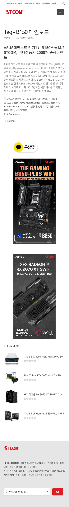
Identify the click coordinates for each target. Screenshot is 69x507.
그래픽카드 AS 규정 (32, 3)
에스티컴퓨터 (22, 110)
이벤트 (44, 98)
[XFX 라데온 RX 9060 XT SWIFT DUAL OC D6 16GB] (12, 397)
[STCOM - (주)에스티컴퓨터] (14, 12)
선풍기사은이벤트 (46, 106)
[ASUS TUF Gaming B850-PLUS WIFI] (12, 416)
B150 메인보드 (42, 102)
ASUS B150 (12, 102)
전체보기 (52, 98)
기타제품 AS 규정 (49, 3)
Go (57, 492)
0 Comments (13, 114)
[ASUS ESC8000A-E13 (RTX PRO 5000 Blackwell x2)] (12, 359)
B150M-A (54, 102)
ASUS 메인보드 (27, 102)
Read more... (11, 121)
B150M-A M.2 (10, 106)
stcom (33, 98)
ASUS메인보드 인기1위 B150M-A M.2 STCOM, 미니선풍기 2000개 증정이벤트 (34, 52)
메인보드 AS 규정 (14, 3)
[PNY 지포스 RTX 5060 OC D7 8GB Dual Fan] (12, 378)
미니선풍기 (31, 106)
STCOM (21, 106)
